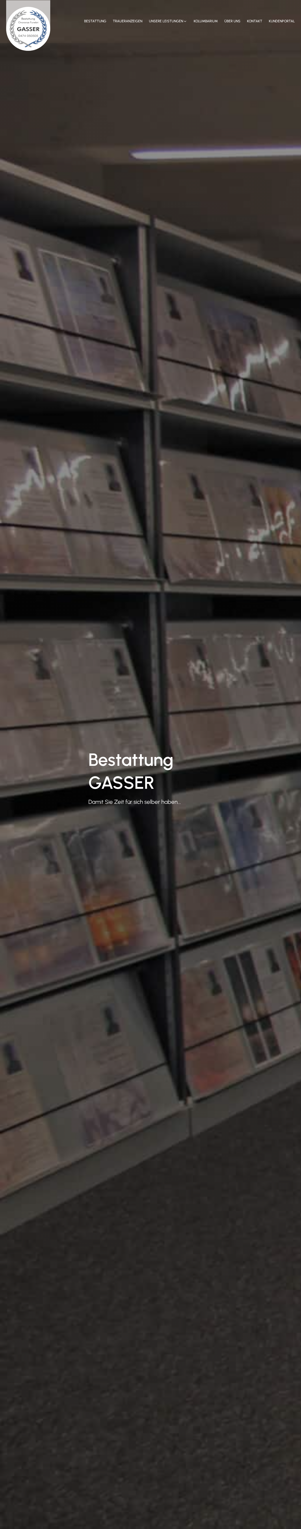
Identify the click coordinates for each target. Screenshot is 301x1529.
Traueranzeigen (127, 21)
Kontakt (254, 21)
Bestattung (95, 21)
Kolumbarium (206, 21)
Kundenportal (282, 21)
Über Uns (232, 21)
